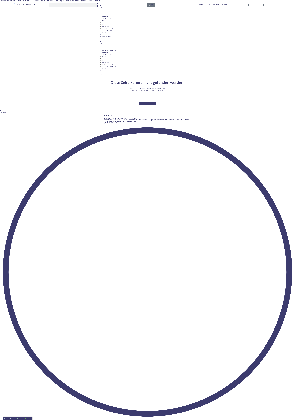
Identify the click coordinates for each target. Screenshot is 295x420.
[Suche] (97, 5)
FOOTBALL (104, 20)
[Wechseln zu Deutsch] (200, 5)
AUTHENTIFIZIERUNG (105, 36)
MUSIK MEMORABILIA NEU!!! (109, 30)
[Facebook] (248, 5)
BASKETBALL (105, 22)
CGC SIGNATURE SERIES (108, 28)
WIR (101, 34)
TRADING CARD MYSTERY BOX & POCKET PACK (114, 11)
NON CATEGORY (106, 32)
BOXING (104, 24)
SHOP (101, 7)
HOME (101, 5)
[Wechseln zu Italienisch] (224, 5)
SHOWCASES (105, 17)
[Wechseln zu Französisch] (215, 5)
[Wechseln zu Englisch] (207, 5)
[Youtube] (264, 5)
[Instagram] (280, 5)
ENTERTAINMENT (106, 26)
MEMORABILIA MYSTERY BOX (109, 15)
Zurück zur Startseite (147, 104)
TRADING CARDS (106, 9)
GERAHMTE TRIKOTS (107, 18)
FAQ (101, 38)
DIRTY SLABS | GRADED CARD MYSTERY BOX (113, 13)
